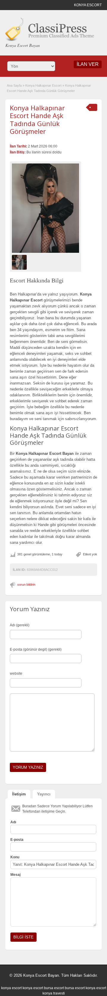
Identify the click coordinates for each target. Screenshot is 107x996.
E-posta (16, 840)
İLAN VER (88, 64)
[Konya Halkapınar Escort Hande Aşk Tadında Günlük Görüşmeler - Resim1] (20, 262)
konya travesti (54, 993)
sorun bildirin (26, 584)
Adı (13, 822)
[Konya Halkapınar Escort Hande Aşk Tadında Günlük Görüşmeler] (45, 208)
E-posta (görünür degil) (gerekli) (36, 649)
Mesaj (15, 875)
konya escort (11, 988)
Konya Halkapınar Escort (43, 85)
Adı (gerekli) (19, 625)
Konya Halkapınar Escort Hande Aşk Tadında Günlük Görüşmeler (37, 119)
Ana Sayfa (14, 85)
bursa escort (54, 988)
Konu (14, 857)
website (16, 673)
